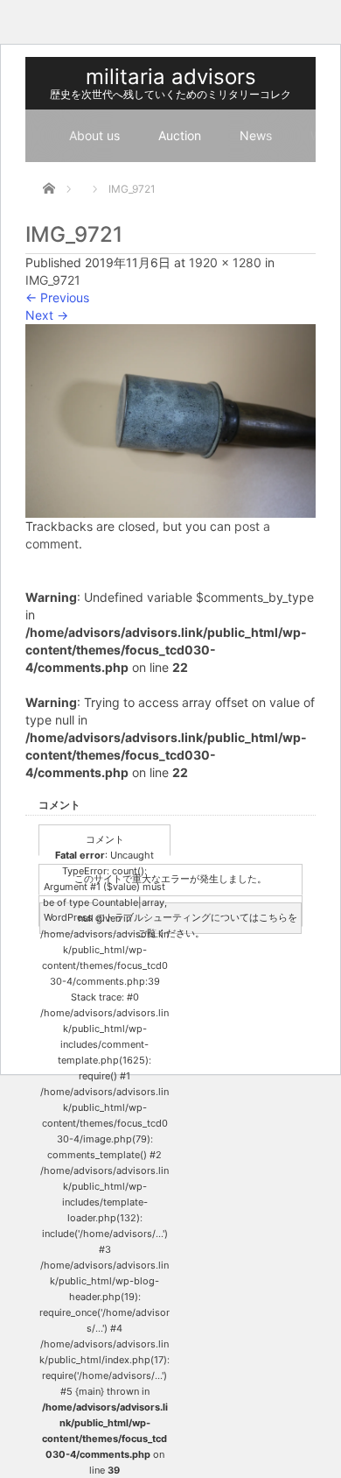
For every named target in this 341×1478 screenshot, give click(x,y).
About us (94, 135)
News (256, 135)
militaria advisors (171, 76)
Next (46, 315)
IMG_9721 (52, 279)
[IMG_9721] (170, 419)
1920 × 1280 (225, 262)
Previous (57, 297)
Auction (179, 135)
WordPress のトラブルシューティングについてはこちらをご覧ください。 (170, 922)
